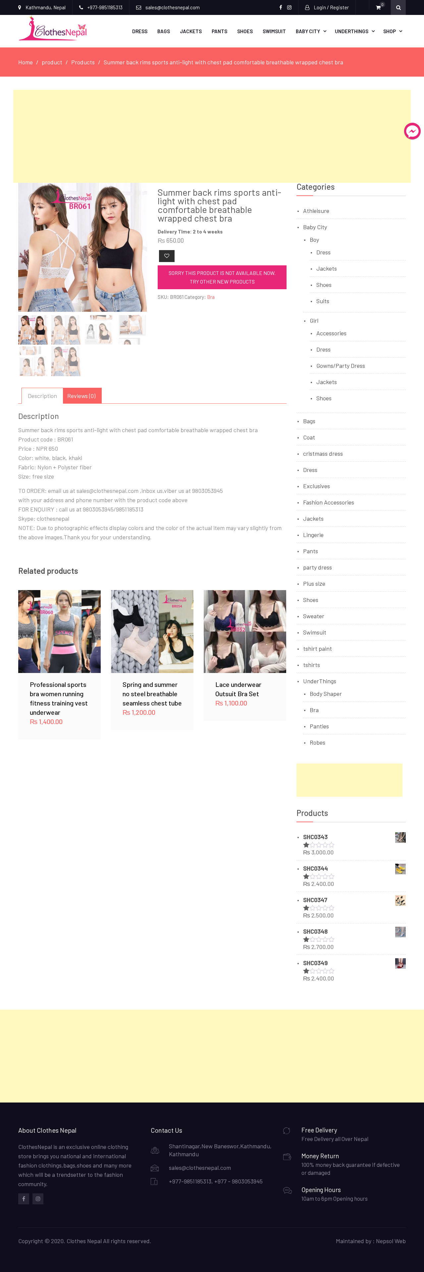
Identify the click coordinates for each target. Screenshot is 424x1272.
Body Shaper (326, 693)
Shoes (245, 31)
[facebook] (23, 1198)
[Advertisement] (212, 136)
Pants (219, 31)
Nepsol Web (391, 1240)
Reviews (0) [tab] (81, 395)
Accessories (331, 333)
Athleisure (316, 210)
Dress (139, 31)
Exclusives (316, 486)
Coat (309, 437)
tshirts (311, 664)
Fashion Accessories (328, 502)
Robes (317, 742)
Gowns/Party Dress (340, 365)
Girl (314, 320)
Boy (314, 239)
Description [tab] (42, 395)
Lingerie (313, 534)
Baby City (308, 31)
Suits (322, 300)
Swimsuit (274, 31)
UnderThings (351, 31)
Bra (211, 297)
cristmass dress (323, 453)
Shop (389, 31)
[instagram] (37, 1198)
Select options (60, 631)
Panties (319, 726)
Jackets (191, 31)
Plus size (314, 583)
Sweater (313, 616)
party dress (317, 567)
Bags (163, 31)
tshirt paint (317, 648)
